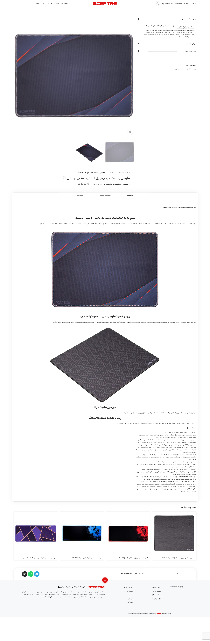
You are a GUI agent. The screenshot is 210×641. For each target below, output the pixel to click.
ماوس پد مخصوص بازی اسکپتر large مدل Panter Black (178, 558)
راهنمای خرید (157, 591)
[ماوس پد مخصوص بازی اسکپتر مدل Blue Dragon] (82, 533)
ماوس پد (111, 173)
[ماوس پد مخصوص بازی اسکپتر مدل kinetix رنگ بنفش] (35, 533)
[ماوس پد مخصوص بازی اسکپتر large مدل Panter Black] (174, 533)
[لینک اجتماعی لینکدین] (82, 184)
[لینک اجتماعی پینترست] (85, 184)
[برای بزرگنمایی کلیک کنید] (130, 132)
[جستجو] (157, 3)
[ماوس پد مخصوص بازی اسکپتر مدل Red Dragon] (128, 533)
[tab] (130, 195)
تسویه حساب (128, 595)
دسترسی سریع (128, 587)
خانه (128, 173)
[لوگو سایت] (105, 4)
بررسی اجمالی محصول (189, 19)
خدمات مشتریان (156, 587)
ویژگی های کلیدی (190, 44)
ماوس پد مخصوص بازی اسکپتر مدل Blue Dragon (87, 558)
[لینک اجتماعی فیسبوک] (91, 184)
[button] (131, 152)
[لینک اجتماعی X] (88, 184)
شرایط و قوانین (156, 599)
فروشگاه (120, 173)
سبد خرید (130, 599)
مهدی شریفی (132, 613)
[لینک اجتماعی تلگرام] (79, 184)
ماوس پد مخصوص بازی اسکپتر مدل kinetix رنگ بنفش (39, 558)
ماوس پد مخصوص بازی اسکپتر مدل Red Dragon (134, 558)
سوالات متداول (156, 595)
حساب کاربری (128, 591)
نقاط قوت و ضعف (190, 51)
